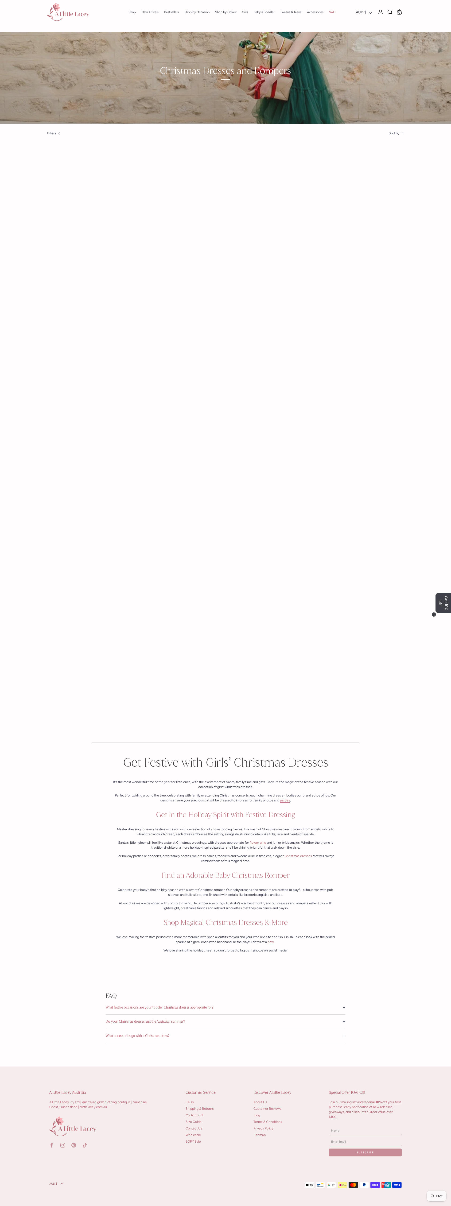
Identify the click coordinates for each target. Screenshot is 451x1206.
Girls (245, 12)
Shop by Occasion (197, 12)
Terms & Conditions (267, 1122)
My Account (194, 1115)
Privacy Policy (263, 1128)
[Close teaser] (434, 614)
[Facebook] (51, 1145)
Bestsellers (171, 12)
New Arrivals (150, 12)
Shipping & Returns (200, 1109)
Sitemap (259, 1135)
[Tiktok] (84, 1145)
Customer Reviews (267, 1109)
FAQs (190, 1102)
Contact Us (194, 1128)
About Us (260, 1102)
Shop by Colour (226, 12)
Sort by (394, 133)
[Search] (390, 12)
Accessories (315, 12)
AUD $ (361, 12)
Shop (132, 12)
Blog (256, 1115)
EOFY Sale (193, 1142)
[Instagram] (62, 1145)
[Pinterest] (73, 1145)
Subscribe (365, 1152)
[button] (443, 603)
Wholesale (193, 1135)
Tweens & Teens (290, 12)
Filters (51, 133)
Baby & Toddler (264, 12)
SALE (333, 12)
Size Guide (194, 1122)
